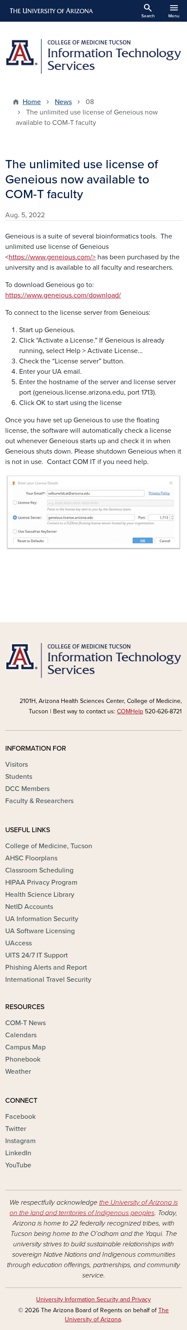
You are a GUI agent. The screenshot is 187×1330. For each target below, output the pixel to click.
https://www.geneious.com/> (52, 257)
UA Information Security (41, 919)
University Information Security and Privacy (93, 1299)
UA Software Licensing (40, 931)
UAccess (18, 943)
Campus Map (25, 1047)
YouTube (18, 1165)
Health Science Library (39, 894)
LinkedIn (18, 1153)
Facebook (20, 1116)
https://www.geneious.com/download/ (63, 295)
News (63, 102)
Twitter (15, 1128)
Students (18, 776)
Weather (18, 1071)
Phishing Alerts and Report (46, 967)
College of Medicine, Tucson (48, 846)
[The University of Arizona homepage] (50, 11)
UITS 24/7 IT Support (36, 955)
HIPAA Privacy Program (41, 882)
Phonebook (22, 1059)
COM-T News (25, 1023)
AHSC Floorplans (31, 858)
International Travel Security (48, 979)
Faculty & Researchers (39, 801)
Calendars (21, 1035)
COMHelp (130, 711)
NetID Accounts (29, 906)
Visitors (16, 764)
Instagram (20, 1141)
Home (32, 102)
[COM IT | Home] (93, 56)
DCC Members (27, 788)
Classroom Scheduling (39, 870)
